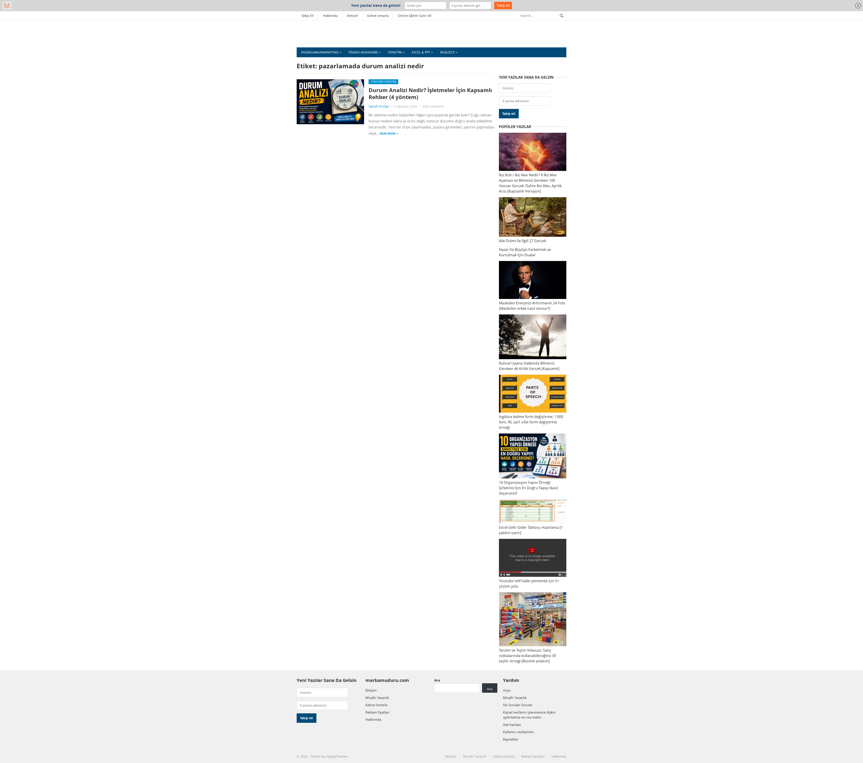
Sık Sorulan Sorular (517, 705)
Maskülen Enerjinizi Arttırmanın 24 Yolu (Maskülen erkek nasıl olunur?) (532, 306)
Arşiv (507, 690)
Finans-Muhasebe (363, 52)
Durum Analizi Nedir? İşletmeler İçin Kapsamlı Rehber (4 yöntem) (430, 93)
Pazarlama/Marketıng (320, 52)
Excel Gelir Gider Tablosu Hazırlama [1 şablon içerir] (531, 530)
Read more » (389, 133)
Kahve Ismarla (378, 15)
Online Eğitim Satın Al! (415, 15)
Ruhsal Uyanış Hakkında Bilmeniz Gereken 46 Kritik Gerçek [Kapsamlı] (529, 366)
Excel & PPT (421, 52)
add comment (433, 106)
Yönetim (395, 52)
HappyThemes (337, 756)
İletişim (352, 15)
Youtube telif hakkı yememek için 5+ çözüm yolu (529, 583)
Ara (437, 680)
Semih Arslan (379, 106)
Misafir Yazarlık (377, 697)
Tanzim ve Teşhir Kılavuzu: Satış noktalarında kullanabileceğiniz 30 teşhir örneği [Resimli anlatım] (527, 655)
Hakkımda (330, 15)
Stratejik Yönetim (383, 82)
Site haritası (512, 724)
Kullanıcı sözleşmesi (518, 732)
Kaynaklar (510, 739)
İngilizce (447, 52)
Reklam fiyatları (377, 712)
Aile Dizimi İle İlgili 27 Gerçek (522, 240)
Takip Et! (307, 15)
